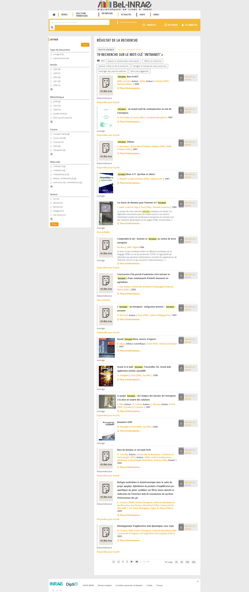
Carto (55, 105)
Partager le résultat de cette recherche (149, 66)
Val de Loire (58, 138)
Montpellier (58, 150)
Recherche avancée (128, 22)
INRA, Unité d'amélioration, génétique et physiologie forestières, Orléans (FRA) (144, 459)
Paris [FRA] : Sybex (147, 315)
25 (176, 562)
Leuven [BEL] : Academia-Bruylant (149, 117)
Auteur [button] (54, 194)
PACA (55, 146)
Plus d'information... (130, 88)
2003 (55, 73)
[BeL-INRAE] (124, 5)
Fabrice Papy (132, 207)
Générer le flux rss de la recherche (113, 66)
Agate (142, 14)
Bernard (56, 203)
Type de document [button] (60, 49)
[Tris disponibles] (103, 61)
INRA (142, 81)
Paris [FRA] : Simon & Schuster (162, 343)
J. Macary (155, 404)
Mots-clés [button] (55, 161)
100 (187, 562)
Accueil (54, 14)
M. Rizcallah (123, 426)
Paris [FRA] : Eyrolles (141, 375)
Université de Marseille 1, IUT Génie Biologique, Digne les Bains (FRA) (145, 507)
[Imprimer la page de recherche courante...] (98, 60)
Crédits (149, 585)
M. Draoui (122, 530)
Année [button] (53, 64)
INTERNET (57, 170)
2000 (55, 85)
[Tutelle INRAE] (57, 584)
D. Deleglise (123, 375)
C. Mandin (122, 178)
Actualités (126, 14)
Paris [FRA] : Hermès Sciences (155, 207)
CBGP (55, 109)
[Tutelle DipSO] (72, 584)
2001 (55, 81)
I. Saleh (120, 207)
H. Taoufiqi (122, 454)
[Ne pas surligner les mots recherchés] (162, 55)
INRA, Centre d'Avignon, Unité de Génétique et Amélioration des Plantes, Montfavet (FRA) (146, 504)
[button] (51, 89)
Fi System (138, 407)
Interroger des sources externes (112, 71)
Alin (55, 199)
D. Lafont (137, 404)
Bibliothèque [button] (57, 97)
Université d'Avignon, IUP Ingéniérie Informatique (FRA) (145, 533)
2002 (55, 77)
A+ (61, 590)
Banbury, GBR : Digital (128, 247)
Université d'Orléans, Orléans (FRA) (147, 146)
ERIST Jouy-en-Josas (61, 117)
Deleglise (57, 211)
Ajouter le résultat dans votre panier (123, 61)
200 (193, 562)
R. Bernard (122, 315)
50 (182, 562)
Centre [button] (53, 129)
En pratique (107, 13)
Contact (159, 585)
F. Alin (120, 404)
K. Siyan (121, 343)
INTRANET (57, 166)
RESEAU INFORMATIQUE (63, 178)
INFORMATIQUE (60, 174)
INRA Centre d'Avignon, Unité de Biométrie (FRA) (153, 530)
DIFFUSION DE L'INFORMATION (66, 182)
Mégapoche (164, 315)
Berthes (56, 207)
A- (53, 590)
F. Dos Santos (124, 286)
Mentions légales (105, 585)
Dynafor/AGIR (59, 113)
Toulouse (57, 142)
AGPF (55, 101)
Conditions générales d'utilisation (129, 585)
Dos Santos (58, 215)
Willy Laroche (123, 81)
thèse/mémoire (59, 58)
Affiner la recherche (152, 61)
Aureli (156, 14)
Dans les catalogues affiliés (129, 49)
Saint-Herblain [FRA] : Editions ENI (145, 178)
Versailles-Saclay (60, 134)
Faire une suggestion (139, 71)
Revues (64, 14)
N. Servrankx (123, 117)
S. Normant (123, 146)
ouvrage (56, 54)
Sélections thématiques (82, 14)
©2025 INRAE (88, 585)
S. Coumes (122, 502)
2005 (55, 69)
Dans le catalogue (106, 49)
